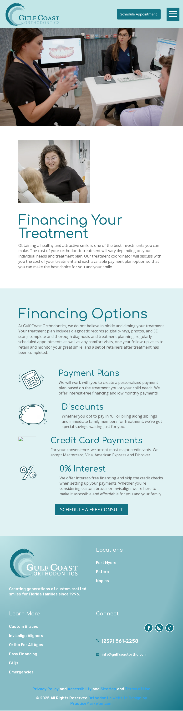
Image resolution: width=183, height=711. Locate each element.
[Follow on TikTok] (169, 627)
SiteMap (108, 689)
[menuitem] (33, 14)
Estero (102, 572)
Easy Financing (23, 654)
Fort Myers (106, 562)
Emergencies (21, 672)
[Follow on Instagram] (159, 627)
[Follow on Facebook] (148, 627)
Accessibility (80, 689)
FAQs (13, 663)
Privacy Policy (45, 689)
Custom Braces (23, 626)
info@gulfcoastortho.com (124, 655)
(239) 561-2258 (120, 641)
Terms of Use (137, 689)
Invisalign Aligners (26, 635)
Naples (102, 581)
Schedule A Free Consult (91, 509)
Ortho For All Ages (26, 645)
